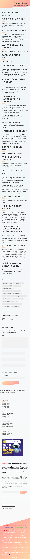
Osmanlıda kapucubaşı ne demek (19, 296)
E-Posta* (3, 357)
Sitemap (13, 392)
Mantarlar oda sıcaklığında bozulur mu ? (9, 429)
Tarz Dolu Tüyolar (21, 3)
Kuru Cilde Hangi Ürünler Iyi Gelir (8, 504)
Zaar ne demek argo (15, 306)
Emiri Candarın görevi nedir (8, 288)
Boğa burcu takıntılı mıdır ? (7, 409)
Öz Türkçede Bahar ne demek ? (8, 423)
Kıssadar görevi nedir (17, 293)
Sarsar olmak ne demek (7, 303)
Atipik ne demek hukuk (7, 283)
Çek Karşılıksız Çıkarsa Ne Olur (8, 499)
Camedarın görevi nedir (18, 283)
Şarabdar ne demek (6, 298)
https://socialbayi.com (6, 390)
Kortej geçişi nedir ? (5, 406)
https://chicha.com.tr (5, 392)
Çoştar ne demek (17, 285)
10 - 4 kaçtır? (5, 375)
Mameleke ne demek (7, 296)
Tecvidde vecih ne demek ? (7, 426)
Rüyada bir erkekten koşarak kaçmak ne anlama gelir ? (12, 419)
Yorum (3, 335)
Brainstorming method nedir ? (7, 433)
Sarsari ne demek (17, 303)
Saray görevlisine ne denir (18, 298)
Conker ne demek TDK (7, 285)
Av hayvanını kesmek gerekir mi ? (8, 413)
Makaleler (7, 279)
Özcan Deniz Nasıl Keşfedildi (9, 320)
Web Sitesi (4, 363)
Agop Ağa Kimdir (5, 508)
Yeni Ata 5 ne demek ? (6, 403)
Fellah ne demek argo (7, 293)
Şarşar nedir (14, 301)
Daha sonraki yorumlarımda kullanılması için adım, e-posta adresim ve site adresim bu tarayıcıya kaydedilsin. (15, 371)
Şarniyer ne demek (6, 301)
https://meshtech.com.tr (18, 390)
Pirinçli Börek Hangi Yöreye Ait (10, 315)
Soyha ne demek (6, 306)
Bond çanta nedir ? (5, 416)
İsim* (3, 350)
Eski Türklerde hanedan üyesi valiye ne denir (11, 290)
